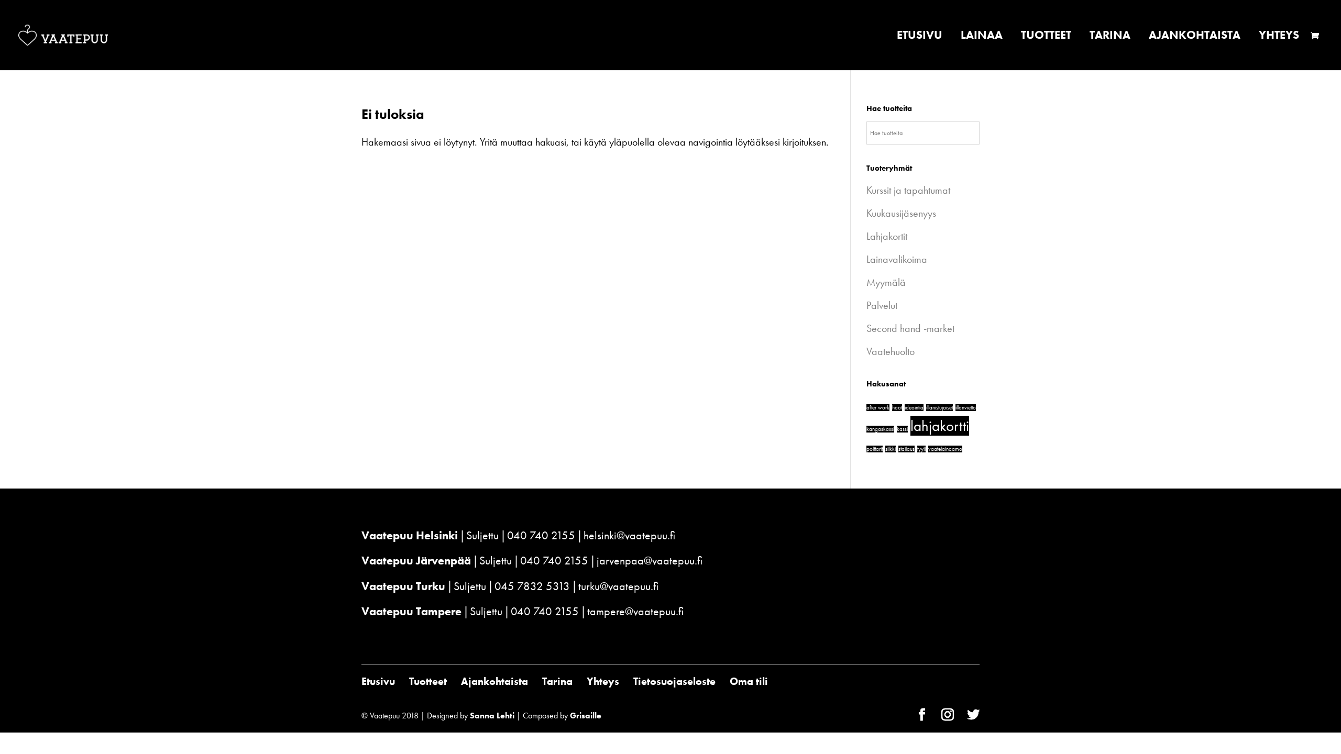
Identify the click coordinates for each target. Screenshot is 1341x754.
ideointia (914, 407)
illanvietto (965, 407)
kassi (902, 429)
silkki (890, 449)
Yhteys (1279, 36)
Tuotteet (1046, 36)
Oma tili (749, 681)
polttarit (874, 449)
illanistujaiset (939, 407)
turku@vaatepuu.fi (618, 586)
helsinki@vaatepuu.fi (629, 535)
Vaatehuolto (890, 351)
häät (897, 407)
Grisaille (585, 715)
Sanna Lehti (492, 715)
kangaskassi (880, 429)
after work (877, 407)
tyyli (921, 449)
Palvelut (881, 305)
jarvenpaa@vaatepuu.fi (649, 560)
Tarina (1110, 36)
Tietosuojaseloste (674, 681)
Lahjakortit (886, 236)
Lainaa (982, 36)
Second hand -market (910, 328)
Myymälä (886, 282)
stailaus (906, 449)
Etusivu (919, 36)
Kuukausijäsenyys (901, 213)
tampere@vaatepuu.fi (635, 611)
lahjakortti (939, 426)
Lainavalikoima (896, 259)
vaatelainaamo (945, 449)
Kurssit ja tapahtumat (908, 190)
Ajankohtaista (1194, 36)
